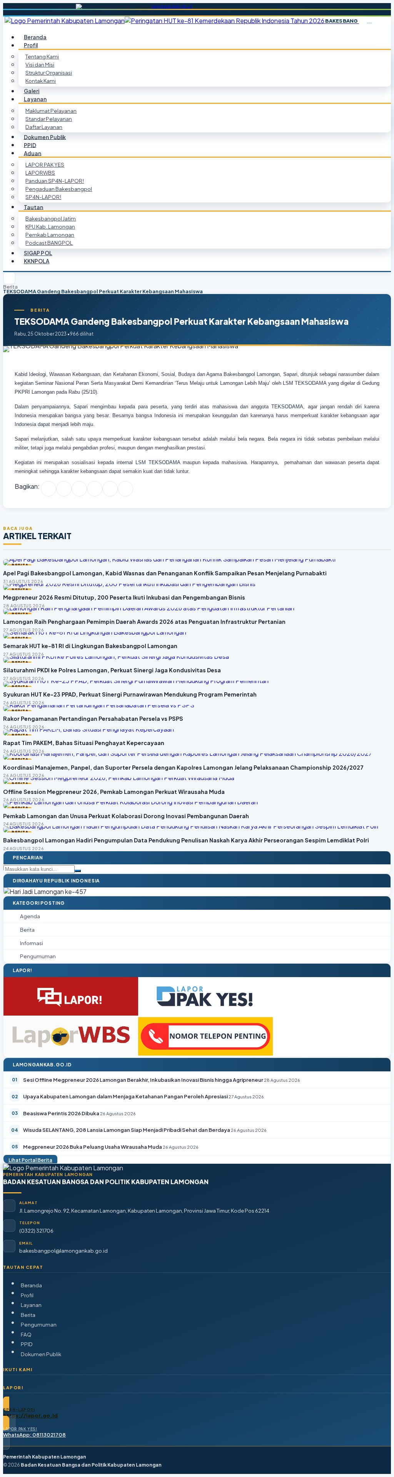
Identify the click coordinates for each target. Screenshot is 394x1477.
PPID (27, 1344)
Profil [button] (31, 45)
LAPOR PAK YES (44, 164)
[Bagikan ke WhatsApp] (79, 488)
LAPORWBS (40, 172)
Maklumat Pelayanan (51, 110)
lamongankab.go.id (172, 6)
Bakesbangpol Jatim (50, 218)
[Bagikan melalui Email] (125, 488)
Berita (10, 286)
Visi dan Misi (39, 64)
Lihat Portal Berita (30, 1160)
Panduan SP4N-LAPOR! (54, 180)
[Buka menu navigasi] (369, 23)
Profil (27, 1295)
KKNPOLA (37, 261)
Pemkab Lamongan (49, 234)
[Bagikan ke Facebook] (48, 488)
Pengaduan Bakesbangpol (58, 188)
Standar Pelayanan (48, 118)
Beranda (31, 1285)
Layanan (31, 1305)
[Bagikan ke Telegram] (110, 488)
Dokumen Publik (45, 137)
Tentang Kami (42, 56)
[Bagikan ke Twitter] (64, 488)
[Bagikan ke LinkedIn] (94, 488)
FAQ (26, 1334)
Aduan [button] (33, 153)
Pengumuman (39, 1324)
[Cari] (78, 871)
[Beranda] (9, 278)
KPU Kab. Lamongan (50, 226)
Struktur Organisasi (48, 72)
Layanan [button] (35, 99)
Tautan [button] (33, 207)
